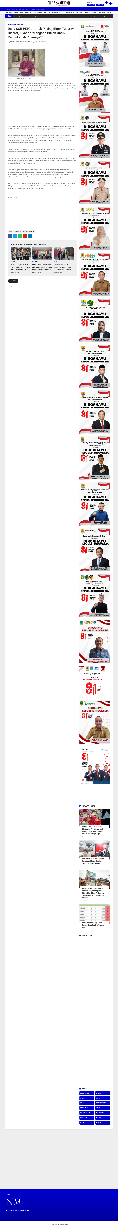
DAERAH (98, 1093)
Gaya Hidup (79, 12)
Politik (61, 12)
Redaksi (100, 5)
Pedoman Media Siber (38, 9)
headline (35, 261)
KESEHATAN (84, 1108)
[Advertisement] (42, 110)
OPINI (98, 1108)
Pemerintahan (70, 12)
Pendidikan (28, 12)
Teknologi (87, 12)
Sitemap (91, 5)
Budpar (94, 12)
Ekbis (21, 12)
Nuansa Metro (64, 1224)
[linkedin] (30, 236)
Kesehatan (55, 12)
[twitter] (8, 4)
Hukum (16, 12)
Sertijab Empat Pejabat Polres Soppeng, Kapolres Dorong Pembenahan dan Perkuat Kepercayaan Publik (20, 267)
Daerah (109, 12)
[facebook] (5, 4)
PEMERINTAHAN (85, 1113)
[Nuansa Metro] (59, 6)
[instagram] (10, 4)
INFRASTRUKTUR (19, 24)
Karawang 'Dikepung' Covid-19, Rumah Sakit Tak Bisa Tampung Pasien (93, 925)
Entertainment (37, 12)
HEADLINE (18, 231)
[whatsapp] (20, 236)
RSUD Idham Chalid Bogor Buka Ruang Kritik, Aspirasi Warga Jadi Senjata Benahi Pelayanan (42, 267)
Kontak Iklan (23, 9)
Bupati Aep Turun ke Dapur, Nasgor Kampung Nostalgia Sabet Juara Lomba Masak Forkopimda (85, 16)
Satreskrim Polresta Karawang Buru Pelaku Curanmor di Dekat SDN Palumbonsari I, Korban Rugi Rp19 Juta (62, 267)
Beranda (10, 24)
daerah (13, 261)
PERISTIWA (83, 1117)
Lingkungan (101, 12)
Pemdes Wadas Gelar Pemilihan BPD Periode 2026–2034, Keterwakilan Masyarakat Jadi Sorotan (40, 16)
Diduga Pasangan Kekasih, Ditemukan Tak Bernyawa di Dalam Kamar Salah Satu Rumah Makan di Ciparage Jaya (94, 830)
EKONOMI (83, 1098)
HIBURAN (99, 1098)
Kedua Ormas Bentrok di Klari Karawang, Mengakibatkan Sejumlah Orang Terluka (93, 861)
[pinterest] (25, 236)
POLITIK (98, 1117)
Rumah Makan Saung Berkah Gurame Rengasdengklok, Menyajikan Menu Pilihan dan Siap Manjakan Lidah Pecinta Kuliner (93, 893)
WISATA (98, 1122)
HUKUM (82, 1103)
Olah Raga (47, 12)
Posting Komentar (12, 286)
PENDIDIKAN (100, 1113)
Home (8, 9)
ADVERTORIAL (84, 1093)
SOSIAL (82, 1122)
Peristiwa (9, 12)
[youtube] (13, 4)
